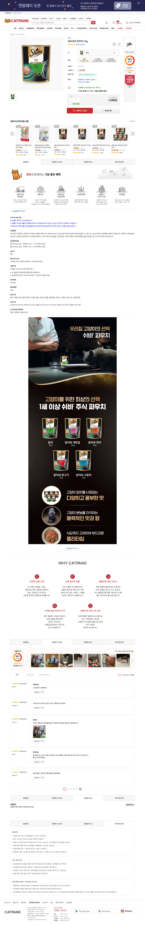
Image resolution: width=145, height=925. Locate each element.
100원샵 (120, 28)
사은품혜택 (72, 18)
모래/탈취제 (30, 28)
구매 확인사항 (119, 162)
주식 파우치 (21, 34)
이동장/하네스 (104, 28)
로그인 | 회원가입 (135, 22)
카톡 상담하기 (60, 902)
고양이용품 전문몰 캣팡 (17, 21)
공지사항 (44, 902)
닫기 (140, 4)
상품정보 (26, 162)
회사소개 (7, 902)
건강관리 (50, 28)
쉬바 (69, 38)
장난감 (66, 28)
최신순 (120, 675)
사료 (14, 28)
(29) (24, 155)
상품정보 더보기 (71, 548)
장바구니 (119, 22)
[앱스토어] (106, 909)
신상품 (58, 18)
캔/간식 (21, 28)
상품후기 (129, 68)
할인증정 (44, 18)
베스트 (51, 18)
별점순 (132, 675)
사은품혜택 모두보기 (18, 211)
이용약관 (23, 902)
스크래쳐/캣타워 (81, 28)
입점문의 (69, 902)
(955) (121, 153)
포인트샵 (129, 28)
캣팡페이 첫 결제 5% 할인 (87, 79)
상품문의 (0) (88, 162)
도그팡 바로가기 (17, 13)
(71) (82, 153)
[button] (84, 82)
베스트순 (126, 675)
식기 (72, 28)
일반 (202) (30, 675)
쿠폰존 (81, 18)
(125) (101, 153)
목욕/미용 (58, 28)
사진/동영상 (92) (44, 675)
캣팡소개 (15, 902)
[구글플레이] (84, 909)
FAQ (51, 902)
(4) (43, 155)
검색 (93, 22)
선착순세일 (35, 18)
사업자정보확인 (32, 917)
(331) (63, 154)
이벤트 (65, 18)
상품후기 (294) (57, 162)
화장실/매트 (40, 28)
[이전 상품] (12, 133)
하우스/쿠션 (93, 28)
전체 (17, 675)
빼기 (71, 100)
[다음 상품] (133, 133)
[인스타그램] (128, 909)
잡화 (112, 28)
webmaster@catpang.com (38, 915)
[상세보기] (33, 269)
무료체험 (88, 18)
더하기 (81, 100)
